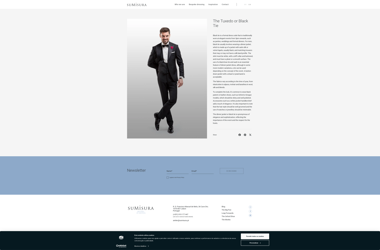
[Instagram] (250, 207)
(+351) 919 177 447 (180, 214)
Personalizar (254, 243)
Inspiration (213, 4)
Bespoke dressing (196, 4)
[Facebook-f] (250, 211)
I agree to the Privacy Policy (176, 177)
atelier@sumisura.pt (181, 220)
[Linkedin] (250, 215)
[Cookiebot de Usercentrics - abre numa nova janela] (121, 246)
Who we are (180, 4)
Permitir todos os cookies (255, 236)
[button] (239, 134)
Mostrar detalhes (140, 246)
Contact (225, 4)
